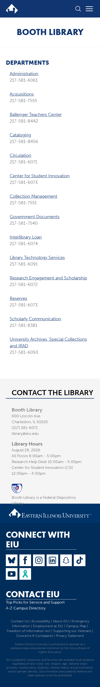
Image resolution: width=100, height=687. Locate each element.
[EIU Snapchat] (66, 560)
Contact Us (19, 621)
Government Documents (34, 216)
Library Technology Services (37, 257)
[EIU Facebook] (25, 560)
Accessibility (40, 621)
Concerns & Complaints (34, 636)
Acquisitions (22, 94)
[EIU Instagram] (39, 560)
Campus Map (76, 626)
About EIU (61, 621)
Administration (24, 73)
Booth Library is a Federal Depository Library (44, 500)
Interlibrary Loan (26, 237)
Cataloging (20, 135)
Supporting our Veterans (72, 631)
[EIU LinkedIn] (52, 560)
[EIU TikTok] (79, 560)
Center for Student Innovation (40, 175)
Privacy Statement (70, 636)
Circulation (20, 155)
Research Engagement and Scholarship (48, 278)
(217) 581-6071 (25, 427)
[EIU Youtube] (11, 574)
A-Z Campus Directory (26, 608)
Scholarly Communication (35, 318)
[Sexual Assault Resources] (25, 574)
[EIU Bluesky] (11, 560)
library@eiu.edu (25, 433)
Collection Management (33, 196)
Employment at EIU (48, 626)
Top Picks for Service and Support (35, 602)
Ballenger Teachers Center (36, 114)
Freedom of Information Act (28, 631)
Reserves (18, 298)
